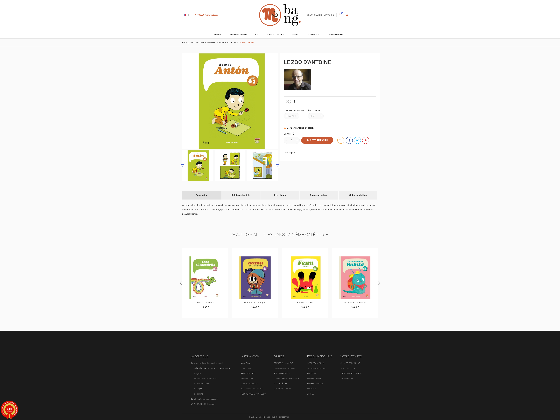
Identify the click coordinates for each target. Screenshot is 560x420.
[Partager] (349, 140)
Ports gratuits (281, 373)
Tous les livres (274, 34)
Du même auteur (319, 195)
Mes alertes (347, 378)
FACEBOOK (312, 373)
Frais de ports (248, 373)
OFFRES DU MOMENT (283, 363)
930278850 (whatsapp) (208, 15)
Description (202, 195)
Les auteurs (314, 34)
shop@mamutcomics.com (206, 399)
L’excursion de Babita (355, 302)
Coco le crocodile (205, 302)
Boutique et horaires (252, 389)
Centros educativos (284, 368)
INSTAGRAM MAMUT (316, 368)
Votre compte (351, 356)
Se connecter (348, 368)
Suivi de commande (350, 363)
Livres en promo (282, 389)
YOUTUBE (311, 389)
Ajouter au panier (317, 140)
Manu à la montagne (255, 302)
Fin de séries (280, 383)
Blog (256, 34)
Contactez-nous (249, 383)
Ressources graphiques (253, 394)
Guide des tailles (358, 195)
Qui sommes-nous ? (238, 34)
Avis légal (246, 363)
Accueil (217, 34)
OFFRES (295, 34)
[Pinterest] (365, 140)
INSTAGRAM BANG (315, 363)
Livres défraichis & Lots (286, 378)
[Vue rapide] (201, 251)
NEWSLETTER (247, 378)
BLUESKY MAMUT (315, 383)
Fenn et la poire (305, 302)
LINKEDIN (311, 394)
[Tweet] (357, 140)
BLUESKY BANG (314, 378)
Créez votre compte (351, 373)
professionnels (336, 34)
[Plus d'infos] (208, 251)
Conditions (246, 368)
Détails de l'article (240, 195)
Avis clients (280, 195)
